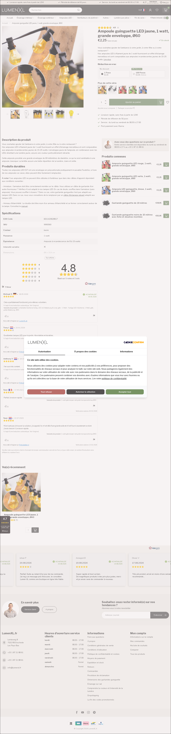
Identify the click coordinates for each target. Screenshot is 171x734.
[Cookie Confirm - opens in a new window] (134, 342)
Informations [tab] (126, 351)
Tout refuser (46, 392)
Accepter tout (125, 392)
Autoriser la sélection (85, 392)
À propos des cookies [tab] (85, 351)
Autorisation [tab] (44, 351)
